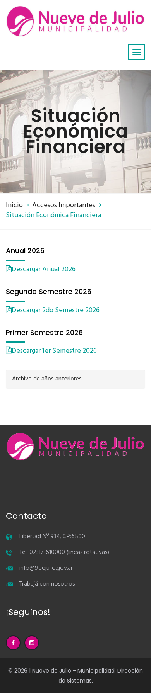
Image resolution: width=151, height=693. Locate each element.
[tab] (75, 379)
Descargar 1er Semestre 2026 (54, 351)
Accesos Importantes (63, 205)
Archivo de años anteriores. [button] (47, 379)
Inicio (14, 205)
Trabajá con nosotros (47, 584)
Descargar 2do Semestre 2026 (56, 310)
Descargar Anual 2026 (44, 269)
